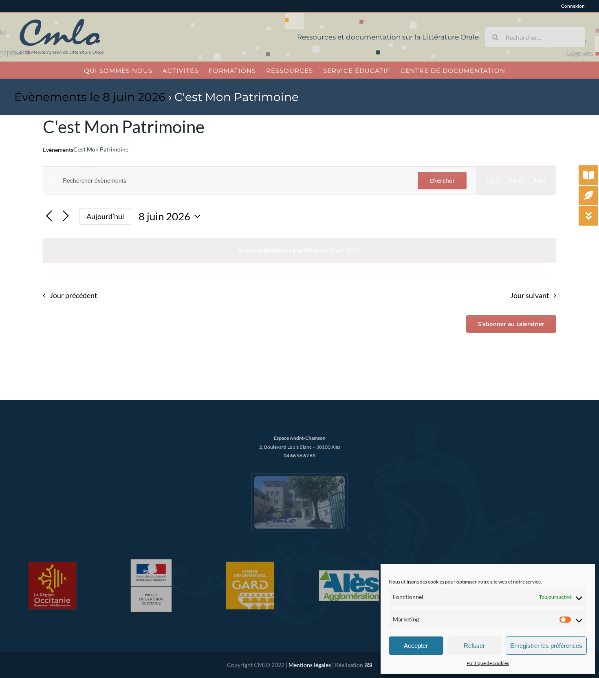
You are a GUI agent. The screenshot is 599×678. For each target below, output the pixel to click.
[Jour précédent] (49, 216)
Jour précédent (73, 295)
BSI (368, 664)
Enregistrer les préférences (546, 645)
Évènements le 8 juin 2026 (89, 97)
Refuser (474, 645)
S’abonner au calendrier (511, 323)
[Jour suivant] (65, 216)
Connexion (573, 6)
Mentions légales (309, 664)
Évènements (58, 149)
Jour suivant (529, 295)
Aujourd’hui (105, 216)
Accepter (416, 645)
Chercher (442, 180)
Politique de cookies (488, 663)
